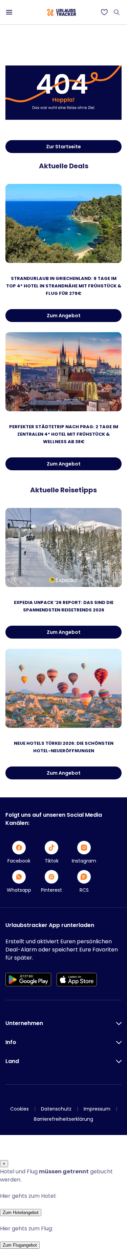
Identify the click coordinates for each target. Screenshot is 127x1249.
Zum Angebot (64, 315)
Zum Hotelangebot (21, 1212)
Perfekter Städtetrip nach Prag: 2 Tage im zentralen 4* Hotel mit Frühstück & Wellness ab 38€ (63, 434)
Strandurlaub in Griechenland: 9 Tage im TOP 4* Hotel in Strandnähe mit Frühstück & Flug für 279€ (63, 286)
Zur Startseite (63, 146)
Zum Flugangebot (20, 1245)
